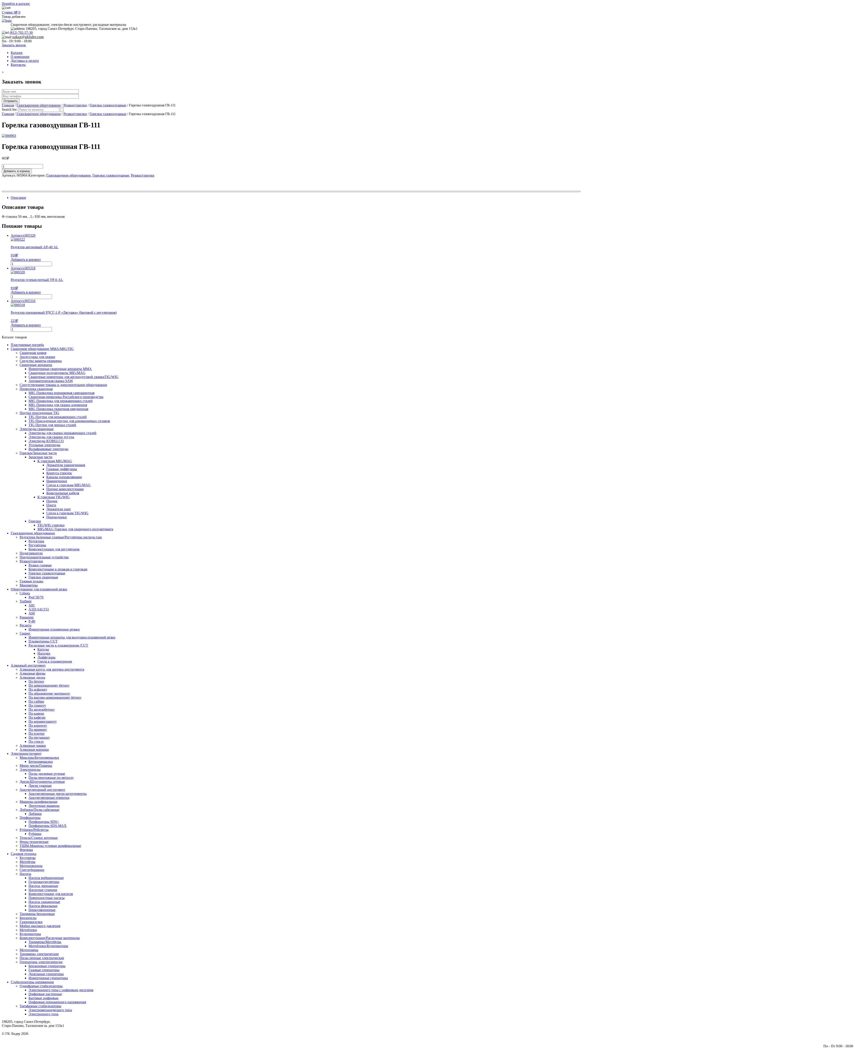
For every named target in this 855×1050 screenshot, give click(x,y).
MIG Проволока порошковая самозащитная (61, 393)
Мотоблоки (28, 930)
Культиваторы (30, 934)
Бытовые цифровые (43, 998)
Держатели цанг (58, 509)
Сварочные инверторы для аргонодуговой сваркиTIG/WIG (73, 377)
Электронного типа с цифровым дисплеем (60, 990)
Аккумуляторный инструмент (42, 790)
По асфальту (37, 689)
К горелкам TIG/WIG (53, 497)
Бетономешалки (40, 761)
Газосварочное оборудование (38, 105)
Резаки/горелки (75, 105)
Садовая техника (23, 854)
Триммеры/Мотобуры (44, 942)
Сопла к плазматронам (54, 661)
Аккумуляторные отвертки (48, 798)
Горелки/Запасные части (38, 453)
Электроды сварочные (37, 429)
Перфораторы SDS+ (43, 822)
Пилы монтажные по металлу (51, 777)
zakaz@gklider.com (28, 37)
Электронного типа (43, 1014)
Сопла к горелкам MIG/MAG (68, 485)
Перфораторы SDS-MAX (47, 826)
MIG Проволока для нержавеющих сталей (60, 401)
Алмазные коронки (34, 749)
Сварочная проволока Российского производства (65, 397)
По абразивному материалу (49, 693)
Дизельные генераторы (46, 974)
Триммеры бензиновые (37, 914)
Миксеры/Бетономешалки (39, 757)
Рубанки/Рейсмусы (34, 830)
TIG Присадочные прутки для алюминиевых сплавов (69, 421)
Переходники (56, 517)
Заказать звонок (14, 45)
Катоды (43, 649)
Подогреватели (31, 553)
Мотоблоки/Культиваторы (48, 946)
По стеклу (36, 741)
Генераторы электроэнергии (41, 962)
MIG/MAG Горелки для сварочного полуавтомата (75, 529)
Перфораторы (30, 818)
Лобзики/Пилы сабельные (39, 810)
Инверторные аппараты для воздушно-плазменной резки (71, 637)
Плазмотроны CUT (43, 641)
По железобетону (41, 709)
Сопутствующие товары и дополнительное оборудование (63, 385)
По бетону (36, 681)
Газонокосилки (31, 922)
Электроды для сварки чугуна (51, 437)
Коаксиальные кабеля (62, 493)
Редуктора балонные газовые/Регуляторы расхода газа (61, 537)
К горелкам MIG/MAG (54, 461)
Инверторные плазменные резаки (54, 629)
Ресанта (25, 625)
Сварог (25, 633)
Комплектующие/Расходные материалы (50, 938)
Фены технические (34, 842)
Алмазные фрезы (32, 673)
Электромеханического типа (50, 1010)
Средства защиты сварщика (41, 361)
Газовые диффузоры (61, 469)
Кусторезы (28, 858)
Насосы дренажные (43, 886)
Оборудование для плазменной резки (39, 589)
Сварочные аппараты (36, 365)
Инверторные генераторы (48, 978)
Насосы (25, 874)
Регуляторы (37, 545)
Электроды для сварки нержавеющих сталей (62, 433)
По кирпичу (37, 725)
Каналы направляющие (64, 477)
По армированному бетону (48, 685)
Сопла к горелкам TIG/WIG (67, 513)
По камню (36, 713)
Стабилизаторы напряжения (32, 982)
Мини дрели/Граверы (36, 765)
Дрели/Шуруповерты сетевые (42, 781)
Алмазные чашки (33, 745)
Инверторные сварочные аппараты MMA (60, 369)
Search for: (9, 109)
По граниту (37, 705)
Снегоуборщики (32, 870)
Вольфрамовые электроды (48, 449)
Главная (8, 105)
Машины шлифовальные (38, 802)
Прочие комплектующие (65, 489)
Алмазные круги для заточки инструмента (52, 669)
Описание (18, 197)
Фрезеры (26, 850)
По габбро (36, 701)
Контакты (18, 65)
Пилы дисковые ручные (46, 773)
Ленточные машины (43, 806)
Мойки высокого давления (40, 926)
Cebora (25, 593)
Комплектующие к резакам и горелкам (57, 569)
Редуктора (36, 541)
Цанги (51, 505)
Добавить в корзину (17, 171)
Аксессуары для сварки (37, 357)
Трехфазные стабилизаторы (40, 1006)
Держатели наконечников (65, 465)
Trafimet (25, 601)
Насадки (43, 653)
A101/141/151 (38, 609)
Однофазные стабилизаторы (41, 986)
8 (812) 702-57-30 (840, 1038)
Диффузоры (46, 657)
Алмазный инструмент (28, 665)
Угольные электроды (44, 445)
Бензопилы (28, 918)
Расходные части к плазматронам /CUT (58, 645)
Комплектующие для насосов (50, 894)
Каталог (17, 53)
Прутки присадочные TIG (39, 413)
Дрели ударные (40, 786)
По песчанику (39, 737)
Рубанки (34, 834)
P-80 (31, 621)
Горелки (34, 521)
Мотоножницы (31, 866)
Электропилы (30, 769)
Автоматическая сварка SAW (50, 381)
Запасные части (40, 457)
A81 (31, 605)
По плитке (36, 733)
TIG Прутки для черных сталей (52, 425)
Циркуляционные (41, 910)
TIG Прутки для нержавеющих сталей (57, 417)
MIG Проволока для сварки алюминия (57, 405)
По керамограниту (42, 721)
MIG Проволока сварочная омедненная (58, 409)
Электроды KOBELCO (46, 441)
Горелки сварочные (43, 577)
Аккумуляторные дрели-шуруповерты (57, 794)
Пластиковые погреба (27, 345)
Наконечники (56, 481)
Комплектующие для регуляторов (53, 549)
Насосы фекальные (42, 906)
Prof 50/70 (35, 597)
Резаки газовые (40, 565)
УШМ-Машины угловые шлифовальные (50, 846)
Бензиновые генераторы (46, 966)
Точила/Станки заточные (39, 838)
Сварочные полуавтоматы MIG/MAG (57, 373)
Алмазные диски (32, 677)
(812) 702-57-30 (21, 33)
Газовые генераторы (43, 970)
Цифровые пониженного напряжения (57, 1002)
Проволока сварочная (36, 389)
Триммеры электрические (39, 954)
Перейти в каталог (16, 4)
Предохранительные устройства (44, 557)
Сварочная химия (33, 353)
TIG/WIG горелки (51, 525)
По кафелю (36, 717)
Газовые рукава (31, 581)
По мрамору (37, 729)
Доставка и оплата (25, 61)
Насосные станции (42, 890)
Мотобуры (27, 862)
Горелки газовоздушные (108, 105)
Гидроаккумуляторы (43, 882)
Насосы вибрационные (46, 878)
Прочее (51, 501)
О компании (20, 57)
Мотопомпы (29, 950)
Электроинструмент (26, 753)
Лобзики (35, 814)
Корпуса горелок (59, 473)
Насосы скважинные (44, 902)
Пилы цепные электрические (42, 958)
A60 (31, 613)
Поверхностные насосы (46, 898)
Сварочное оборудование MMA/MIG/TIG (42, 349)
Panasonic (27, 617)
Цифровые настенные (45, 994)
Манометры (29, 585)
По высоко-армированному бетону (54, 697)
